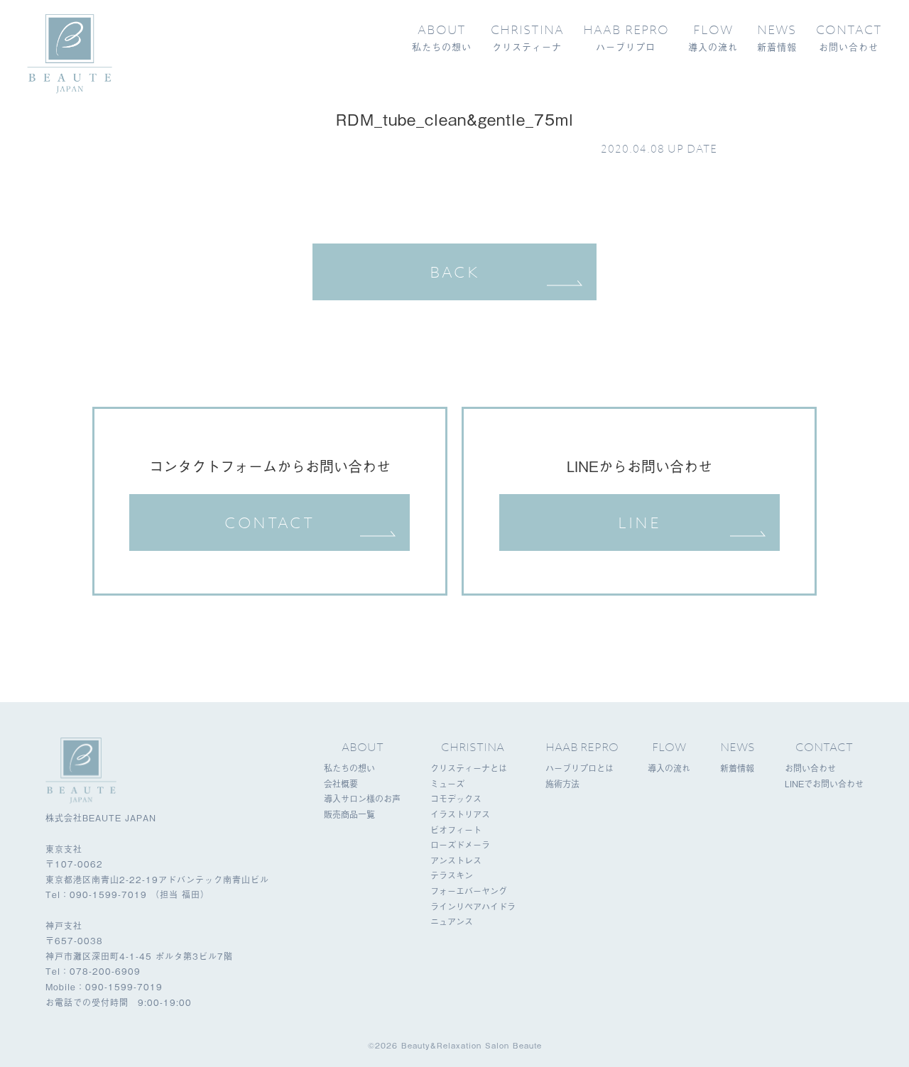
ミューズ (447, 783)
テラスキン (451, 875)
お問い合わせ (849, 37)
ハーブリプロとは (579, 768)
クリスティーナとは (468, 768)
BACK (455, 272)
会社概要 (341, 783)
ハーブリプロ (626, 37)
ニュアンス (451, 921)
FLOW (669, 747)
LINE (639, 522)
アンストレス (455, 860)
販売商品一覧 (349, 814)
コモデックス (455, 798)
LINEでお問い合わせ (824, 783)
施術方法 (562, 783)
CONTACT (269, 522)
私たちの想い (442, 37)
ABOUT (362, 747)
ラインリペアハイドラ (473, 906)
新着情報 (777, 37)
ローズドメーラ (460, 844)
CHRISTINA (472, 747)
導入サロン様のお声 (362, 798)
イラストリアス (460, 814)
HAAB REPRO (582, 747)
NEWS (737, 747)
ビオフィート (455, 829)
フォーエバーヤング (468, 891)
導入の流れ (713, 37)
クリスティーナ (527, 37)
